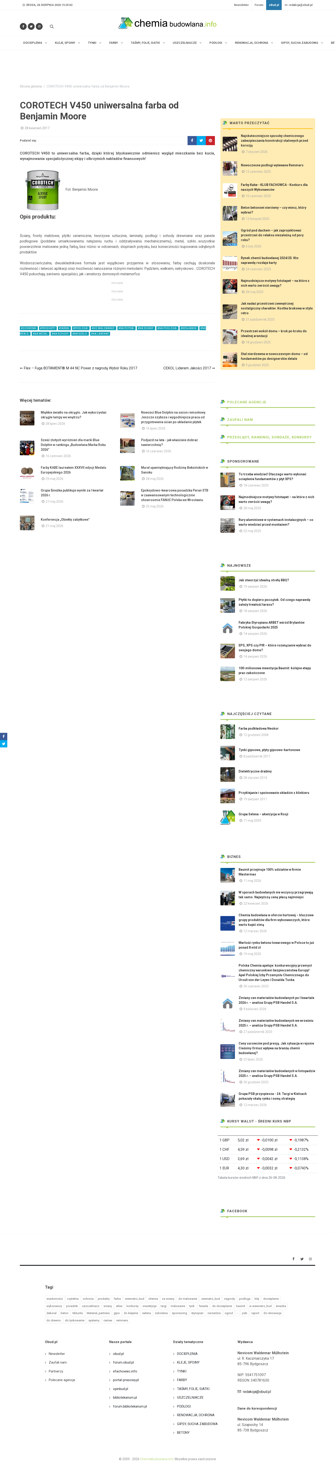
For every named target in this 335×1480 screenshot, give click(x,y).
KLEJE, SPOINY (188, 1362)
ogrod (229, 1313)
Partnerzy (56, 1371)
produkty (104, 1298)
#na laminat (100, 333)
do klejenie (131, 1313)
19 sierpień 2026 (255, 586)
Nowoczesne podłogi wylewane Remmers (272, 165)
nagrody (229, 1298)
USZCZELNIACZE (190, 1397)
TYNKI (181, 1371)
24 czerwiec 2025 (258, 269)
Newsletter (241, 5)
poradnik (72, 1306)
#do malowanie (103, 328)
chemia (153, 1298)
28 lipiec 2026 (55, 423)
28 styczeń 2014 (255, 778)
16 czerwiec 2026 (58, 456)
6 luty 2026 (253, 246)
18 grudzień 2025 (258, 342)
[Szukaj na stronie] (51, 26)
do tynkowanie (74, 1320)
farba (117, 1298)
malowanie (178, 1306)
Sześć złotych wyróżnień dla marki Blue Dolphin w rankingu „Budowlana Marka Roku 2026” (73, 444)
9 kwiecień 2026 (254, 1009)
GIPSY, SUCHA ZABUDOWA (197, 1424)
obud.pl (118, 1354)
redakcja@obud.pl (300, 5)
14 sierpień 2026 (255, 634)
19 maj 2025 (252, 954)
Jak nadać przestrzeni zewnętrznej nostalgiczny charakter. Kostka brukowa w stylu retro (277, 308)
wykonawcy (54, 1306)
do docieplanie (222, 1306)
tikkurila (77, 1313)
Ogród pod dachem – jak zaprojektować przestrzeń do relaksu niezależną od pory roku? (272, 235)
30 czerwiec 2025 (256, 986)
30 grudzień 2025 (255, 1082)
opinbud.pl (120, 1389)
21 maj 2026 (54, 526)
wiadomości (54, 1298)
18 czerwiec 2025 (256, 485)
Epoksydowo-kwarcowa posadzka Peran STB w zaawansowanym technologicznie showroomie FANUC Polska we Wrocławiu (174, 495)
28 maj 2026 (155, 479)
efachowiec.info (125, 1371)
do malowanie (187, 1298)
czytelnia (73, 1298)
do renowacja (272, 1313)
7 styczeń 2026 (257, 152)
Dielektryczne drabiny (255, 771)
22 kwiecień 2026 (255, 903)
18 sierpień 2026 (255, 611)
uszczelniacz (90, 1306)
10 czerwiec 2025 (258, 196)
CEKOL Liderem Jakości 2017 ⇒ (189, 368)
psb (244, 1313)
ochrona (88, 1298)
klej (257, 1298)
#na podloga (167, 328)
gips (117, 1313)
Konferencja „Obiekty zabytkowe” (65, 519)
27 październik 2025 (257, 1032)
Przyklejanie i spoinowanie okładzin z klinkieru (274, 793)
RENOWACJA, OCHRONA (195, 1415)
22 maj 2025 (252, 531)
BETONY (183, 1433)
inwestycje (150, 1306)
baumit (240, 1306)
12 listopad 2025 (257, 219)
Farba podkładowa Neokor (259, 728)
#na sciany (146, 328)
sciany (107, 1306)
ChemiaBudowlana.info (157, 1459)
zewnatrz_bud (210, 1298)
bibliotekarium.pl (125, 1397)
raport (255, 1313)
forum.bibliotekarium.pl (130, 1406)
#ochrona (29, 328)
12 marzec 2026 (255, 931)
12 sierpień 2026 (255, 679)
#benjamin (189, 328)
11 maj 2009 (252, 820)
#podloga (80, 328)
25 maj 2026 (155, 506)
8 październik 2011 (257, 756)
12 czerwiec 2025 (258, 171)
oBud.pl (274, 5)
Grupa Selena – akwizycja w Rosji (263, 814)
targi (164, 1306)
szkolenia (161, 1313)
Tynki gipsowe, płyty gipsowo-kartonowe (269, 750)
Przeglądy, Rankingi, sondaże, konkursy (269, 437)
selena (146, 1313)
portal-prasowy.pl (126, 1380)
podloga (244, 1298)
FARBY (182, 1380)
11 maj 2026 (252, 881)
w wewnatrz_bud (260, 1306)
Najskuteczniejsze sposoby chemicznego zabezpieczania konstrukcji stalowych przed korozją (274, 140)
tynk (192, 1306)
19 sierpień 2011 (255, 799)
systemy (93, 1320)
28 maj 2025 (254, 292)
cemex (107, 1320)
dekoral (51, 1313)
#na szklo (80, 333)
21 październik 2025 (260, 319)
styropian (197, 1313)
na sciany (168, 1298)
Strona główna (31, 86)
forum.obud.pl (123, 1362)
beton (64, 1313)
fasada (203, 1306)
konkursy (132, 1306)
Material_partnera (98, 1313)
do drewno (53, 1320)
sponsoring (179, 1313)
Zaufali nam (239, 420)
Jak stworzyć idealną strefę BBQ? (264, 580)
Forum (259, 5)
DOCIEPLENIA (187, 1354)
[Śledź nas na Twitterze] (31, 26)
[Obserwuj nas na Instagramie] (39, 26)
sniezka (281, 1306)
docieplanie (271, 1298)
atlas (119, 1306)
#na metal (40, 333)
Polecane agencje (246, 402)
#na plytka (126, 328)
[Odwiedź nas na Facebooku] (23, 26)
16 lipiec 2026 (155, 428)
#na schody (60, 333)
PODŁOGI (184, 1406)
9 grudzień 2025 (257, 365)
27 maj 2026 (54, 501)
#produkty (48, 328)
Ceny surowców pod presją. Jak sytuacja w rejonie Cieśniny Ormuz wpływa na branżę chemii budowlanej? (276, 1048)
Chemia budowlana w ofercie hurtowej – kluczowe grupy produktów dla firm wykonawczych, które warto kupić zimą (276, 920)
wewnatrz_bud (134, 1298)
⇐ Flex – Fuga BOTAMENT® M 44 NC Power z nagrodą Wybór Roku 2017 (78, 368)
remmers (122, 1320)
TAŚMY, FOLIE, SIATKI (193, 1389)
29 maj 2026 (54, 479)
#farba (64, 328)
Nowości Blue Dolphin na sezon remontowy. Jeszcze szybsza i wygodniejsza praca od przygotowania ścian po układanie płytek (173, 417)
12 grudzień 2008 (255, 735)
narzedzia (214, 1313)
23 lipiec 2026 (253, 1059)
